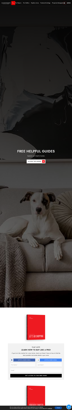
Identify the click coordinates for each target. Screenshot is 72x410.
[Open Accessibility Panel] (68, 406)
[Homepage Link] (8, 3)
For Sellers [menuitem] (26, 3)
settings (50, 408)
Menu (69, 3)
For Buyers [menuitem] (18, 3)
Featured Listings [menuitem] (45, 3)
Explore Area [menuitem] (35, 3)
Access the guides (34, 161)
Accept (58, 407)
